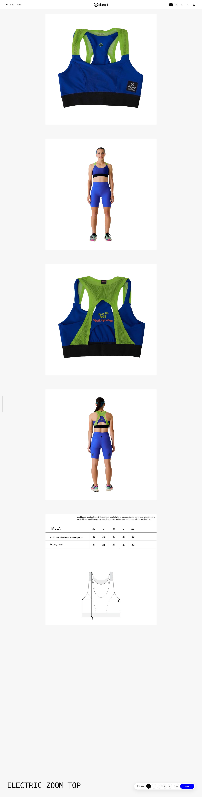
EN (176, 4)
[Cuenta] (188, 4)
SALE (19, 4)
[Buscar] (182, 4)
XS (148, 786)
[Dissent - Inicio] (101, 5)
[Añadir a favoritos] (176, 786)
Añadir (187, 786)
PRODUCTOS (10, 4)
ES (171, 4)
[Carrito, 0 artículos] (193, 4)
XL (170, 786)
